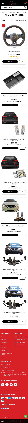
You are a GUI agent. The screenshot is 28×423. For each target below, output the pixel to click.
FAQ (2, 357)
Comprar (10, 61)
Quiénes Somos (5, 350)
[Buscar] (25, 7)
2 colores (14, 47)
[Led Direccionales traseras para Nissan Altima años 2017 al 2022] (22, 148)
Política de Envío (19, 345)
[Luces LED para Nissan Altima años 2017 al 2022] (22, 278)
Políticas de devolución (21, 336)
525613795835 (6, 364)
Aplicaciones (4, 342)
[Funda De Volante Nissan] (22, 61)
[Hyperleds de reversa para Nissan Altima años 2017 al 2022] (22, 191)
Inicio (3, 12)
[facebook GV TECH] (7, 384)
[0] (25, 3)
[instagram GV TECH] (2, 384)
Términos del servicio (20, 342)
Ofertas (3, 345)
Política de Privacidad (20, 339)
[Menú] (2, 3)
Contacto (3, 347)
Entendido (24, 421)
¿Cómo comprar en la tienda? (6, 354)
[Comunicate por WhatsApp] (25, 416)
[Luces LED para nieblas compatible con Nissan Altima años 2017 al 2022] (22, 235)
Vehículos (8, 12)
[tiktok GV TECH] (15, 384)
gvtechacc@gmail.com (9, 370)
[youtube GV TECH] (11, 384)
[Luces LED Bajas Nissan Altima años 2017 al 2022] (22, 321)
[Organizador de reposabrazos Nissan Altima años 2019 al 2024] (22, 105)
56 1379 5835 (6, 367)
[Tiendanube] (5, 417)
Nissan (14, 12)
